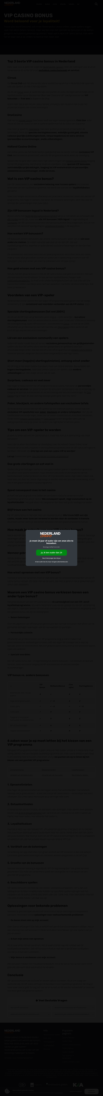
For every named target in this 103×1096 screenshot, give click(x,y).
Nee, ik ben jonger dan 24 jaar (51, 558)
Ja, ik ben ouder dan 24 (51, 552)
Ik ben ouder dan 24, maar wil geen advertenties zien (51, 562)
